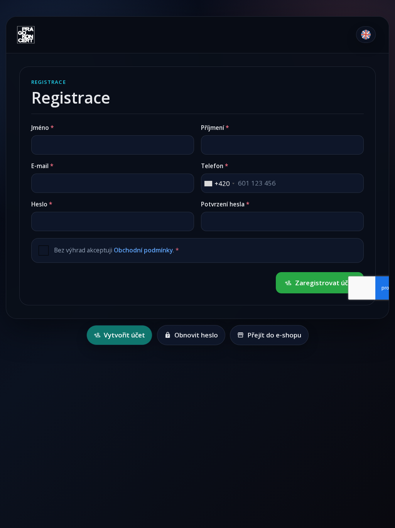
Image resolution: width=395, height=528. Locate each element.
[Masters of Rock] (41, 34)
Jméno (40, 127)
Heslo (39, 204)
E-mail (40, 166)
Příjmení (212, 127)
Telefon (212, 166)
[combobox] (219, 183)
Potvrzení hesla (223, 204)
